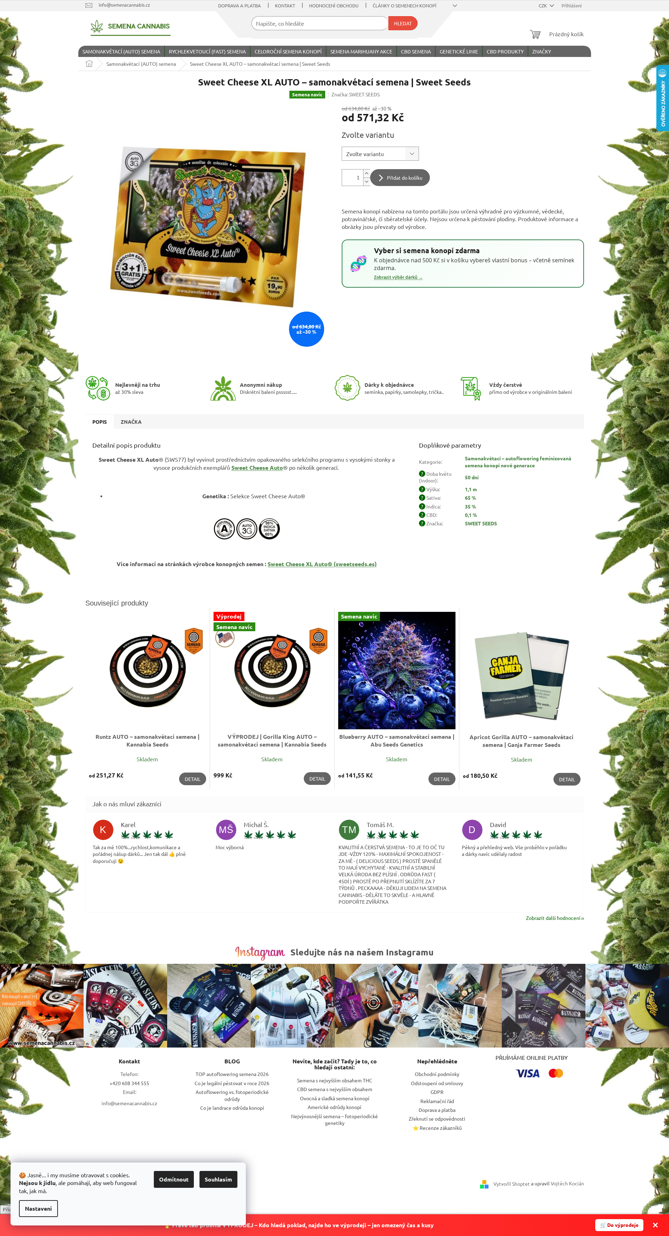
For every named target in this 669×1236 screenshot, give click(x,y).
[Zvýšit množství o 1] (366, 173)
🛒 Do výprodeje (619, 1225)
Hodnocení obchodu (334, 5)
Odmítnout (174, 1179)
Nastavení (38, 1208)
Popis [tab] (99, 421)
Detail (193, 779)
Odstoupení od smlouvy (437, 1083)
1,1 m (471, 489)
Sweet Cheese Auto (257, 467)
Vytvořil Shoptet (511, 1183)
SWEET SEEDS (481, 523)
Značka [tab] (131, 421)
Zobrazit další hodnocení (553, 918)
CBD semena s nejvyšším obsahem (334, 1089)
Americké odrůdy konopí (334, 1107)
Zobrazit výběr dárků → (398, 277)
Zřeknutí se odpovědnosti (437, 1118)
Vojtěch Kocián (567, 1183)
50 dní (472, 477)
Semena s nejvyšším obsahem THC (334, 1080)
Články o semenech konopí (405, 5)
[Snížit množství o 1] (366, 182)
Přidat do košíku (404, 177)
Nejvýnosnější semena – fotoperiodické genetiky (334, 1119)
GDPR (437, 1092)
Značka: (356, 94)
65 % (470, 497)
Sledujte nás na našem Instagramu (362, 952)
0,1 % (471, 515)
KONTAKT (285, 5)
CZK (543, 5)
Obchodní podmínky (437, 1074)
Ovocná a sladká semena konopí (334, 1098)
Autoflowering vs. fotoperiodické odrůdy (232, 1095)
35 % (470, 506)
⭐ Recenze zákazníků (437, 1128)
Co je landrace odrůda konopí (232, 1107)
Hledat (403, 23)
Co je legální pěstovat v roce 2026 (232, 1083)
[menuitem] (121, 51)
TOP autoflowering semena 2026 (232, 1074)
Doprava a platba (239, 5)
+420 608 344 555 (129, 1083)
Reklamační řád (437, 1101)
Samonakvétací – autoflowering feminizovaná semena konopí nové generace (518, 461)
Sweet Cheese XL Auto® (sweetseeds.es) (322, 564)
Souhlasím (218, 1179)
